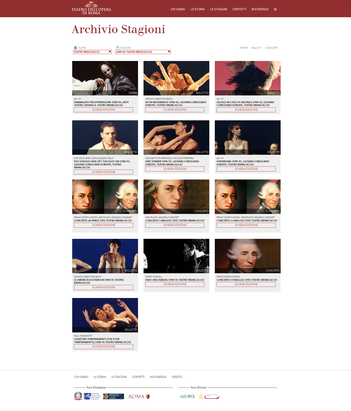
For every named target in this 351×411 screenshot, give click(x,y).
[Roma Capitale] (144, 395)
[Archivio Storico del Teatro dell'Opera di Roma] (91, 7)
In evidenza (260, 9)
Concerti (272, 48)
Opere (244, 48)
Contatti (239, 9)
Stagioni (125, 48)
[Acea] (187, 395)
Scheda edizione (103, 110)
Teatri (82, 48)
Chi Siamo (178, 9)
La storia (197, 9)
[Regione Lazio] (114, 395)
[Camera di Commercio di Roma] (208, 395)
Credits (177, 377)
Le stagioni (218, 9)
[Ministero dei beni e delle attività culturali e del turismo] (92, 395)
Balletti (257, 48)
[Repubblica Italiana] (78, 395)
